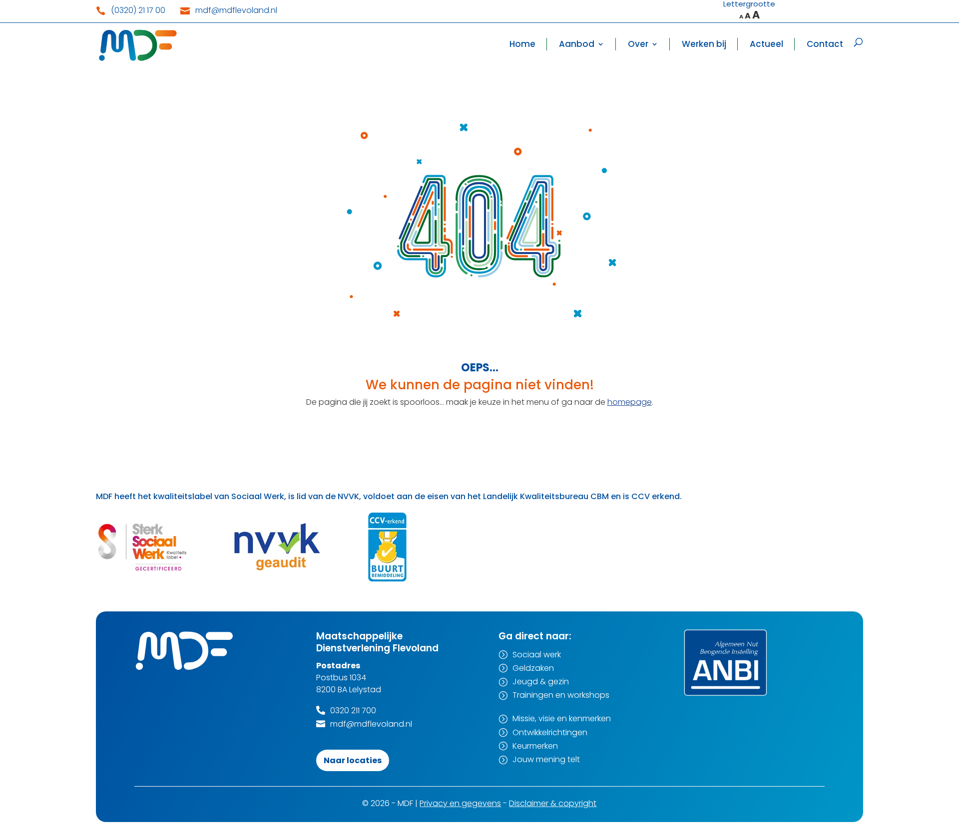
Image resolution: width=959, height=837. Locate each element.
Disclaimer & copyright (552, 803)
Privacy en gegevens (460, 803)
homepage (629, 402)
